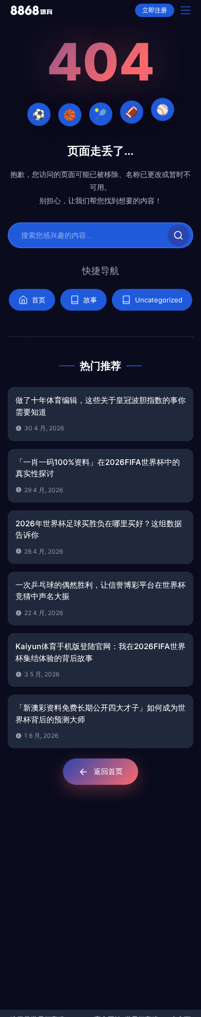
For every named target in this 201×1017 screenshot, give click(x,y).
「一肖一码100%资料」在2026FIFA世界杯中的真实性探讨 (97, 468)
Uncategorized (158, 300)
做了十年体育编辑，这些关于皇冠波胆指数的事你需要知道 (100, 406)
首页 (38, 300)
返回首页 (108, 771)
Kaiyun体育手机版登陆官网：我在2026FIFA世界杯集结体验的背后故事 (100, 652)
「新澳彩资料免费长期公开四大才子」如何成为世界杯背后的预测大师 (100, 713)
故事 (90, 300)
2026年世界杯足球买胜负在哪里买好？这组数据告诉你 (98, 529)
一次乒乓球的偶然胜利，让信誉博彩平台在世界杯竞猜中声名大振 (100, 591)
